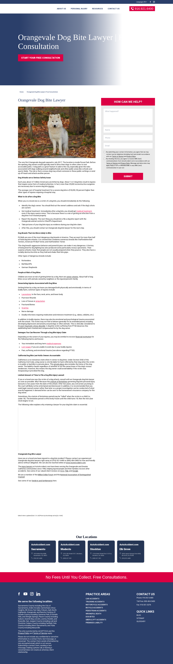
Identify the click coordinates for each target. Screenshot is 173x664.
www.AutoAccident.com (76, 463)
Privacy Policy (23, 633)
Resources (97, 9)
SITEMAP (140, 618)
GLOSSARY (141, 621)
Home (22, 92)
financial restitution (83, 337)
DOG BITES (90, 617)
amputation (40, 301)
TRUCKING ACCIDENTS (95, 602)
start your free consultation (40, 57)
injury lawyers (27, 466)
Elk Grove (125, 549)
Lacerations (26, 294)
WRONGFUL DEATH (93, 614)
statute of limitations (58, 382)
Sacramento (38, 549)
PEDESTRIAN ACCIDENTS (96, 611)
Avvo (62, 471)
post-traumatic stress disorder (32, 326)
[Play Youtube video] (57, 429)
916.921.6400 (144, 8)
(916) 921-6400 (38, 558)
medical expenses (53, 344)
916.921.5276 (145, 605)
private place (59, 364)
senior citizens (72, 277)
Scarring (25, 308)
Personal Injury (79, 9)
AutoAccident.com (40, 544)
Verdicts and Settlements (42, 481)
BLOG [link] (139, 615)
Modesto (66, 549)
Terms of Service (40, 633)
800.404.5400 (149, 601)
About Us (61, 9)
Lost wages (26, 347)
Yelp (66, 471)
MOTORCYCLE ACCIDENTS (97, 605)
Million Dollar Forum (45, 475)
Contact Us (114, 9)
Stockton (95, 549)
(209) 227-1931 (67, 558)
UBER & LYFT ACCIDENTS (96, 620)
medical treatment (84, 211)
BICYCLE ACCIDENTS (94, 608)
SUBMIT (128, 176)
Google (75, 471)
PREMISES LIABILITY (94, 623)
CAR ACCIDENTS (92, 599)
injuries (51, 186)
